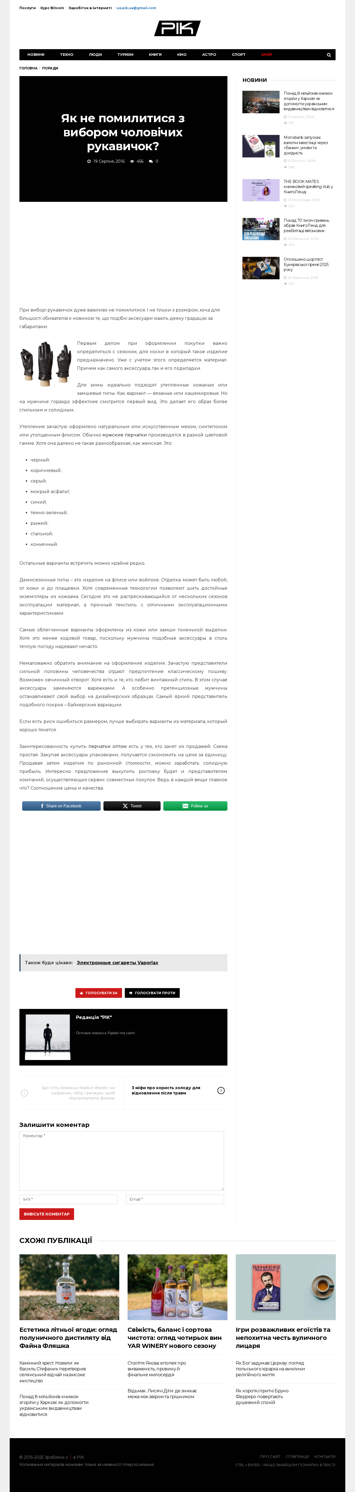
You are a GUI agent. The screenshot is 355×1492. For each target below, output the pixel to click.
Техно (66, 54)
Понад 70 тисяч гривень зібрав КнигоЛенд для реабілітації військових (306, 225)
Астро (209, 54)
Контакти (325, 1456)
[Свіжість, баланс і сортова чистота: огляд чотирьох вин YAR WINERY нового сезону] (177, 1287)
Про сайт (270, 1456)
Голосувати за (102, 993)
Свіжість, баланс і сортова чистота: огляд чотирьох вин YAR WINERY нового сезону (175, 1338)
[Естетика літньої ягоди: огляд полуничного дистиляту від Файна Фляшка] (69, 1287)
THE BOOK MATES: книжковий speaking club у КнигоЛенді (308, 186)
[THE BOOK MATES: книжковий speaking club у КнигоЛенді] (261, 190)
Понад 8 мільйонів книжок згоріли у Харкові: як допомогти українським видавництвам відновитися (309, 101)
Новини (35, 54)
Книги (155, 54)
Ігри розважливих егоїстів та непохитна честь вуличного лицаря (283, 1338)
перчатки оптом (107, 746)
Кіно (182, 54)
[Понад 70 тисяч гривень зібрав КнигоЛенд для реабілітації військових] (261, 229)
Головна (28, 68)
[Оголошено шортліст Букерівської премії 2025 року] (261, 268)
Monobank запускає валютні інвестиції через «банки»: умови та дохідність (306, 145)
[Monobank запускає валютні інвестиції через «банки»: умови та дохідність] (261, 146)
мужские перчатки (124, 435)
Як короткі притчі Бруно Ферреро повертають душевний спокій (262, 1396)
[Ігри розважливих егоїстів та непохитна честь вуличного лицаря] (286, 1287)
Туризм (125, 54)
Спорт (239, 54)
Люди (95, 54)
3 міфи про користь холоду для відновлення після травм (166, 1090)
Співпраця (297, 1456)
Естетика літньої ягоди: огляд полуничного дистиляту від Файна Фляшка (68, 1338)
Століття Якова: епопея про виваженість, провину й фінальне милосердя (157, 1369)
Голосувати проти (155, 993)
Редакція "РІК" (94, 1017)
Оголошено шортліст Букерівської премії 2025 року (306, 264)
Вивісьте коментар (47, 1214)
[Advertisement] (123, 253)
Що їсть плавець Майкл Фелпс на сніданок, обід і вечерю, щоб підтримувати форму (78, 1092)
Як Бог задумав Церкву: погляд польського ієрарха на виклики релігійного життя (270, 1369)
